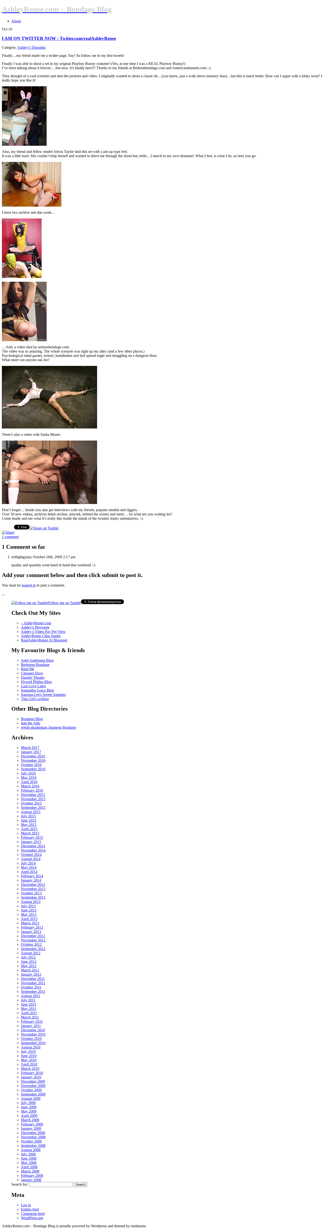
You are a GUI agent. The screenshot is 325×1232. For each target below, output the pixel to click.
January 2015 (31, 842)
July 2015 (28, 816)
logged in (29, 585)
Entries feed (30, 1209)
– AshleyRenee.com (36, 623)
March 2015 (30, 833)
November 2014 (33, 850)
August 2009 (30, 1098)
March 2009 (30, 1120)
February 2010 (32, 1073)
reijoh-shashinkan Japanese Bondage (48, 727)
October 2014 (31, 855)
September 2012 (33, 949)
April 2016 (29, 782)
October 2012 (31, 944)
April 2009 (29, 1116)
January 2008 (31, 1180)
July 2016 (28, 773)
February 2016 (32, 790)
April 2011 (29, 1013)
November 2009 (33, 1086)
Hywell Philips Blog (36, 682)
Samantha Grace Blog (37, 690)
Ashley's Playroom (35, 627)
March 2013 (30, 923)
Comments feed (32, 1214)
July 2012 (28, 957)
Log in (26, 1205)
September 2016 (33, 769)
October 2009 (31, 1090)
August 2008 (30, 1150)
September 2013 (33, 897)
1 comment (10, 537)
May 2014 (28, 867)
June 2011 (28, 1004)
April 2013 (29, 919)
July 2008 (28, 1154)
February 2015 (32, 837)
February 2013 (32, 927)
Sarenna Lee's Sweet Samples (43, 695)
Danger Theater (32, 677)
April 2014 (29, 872)
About (16, 21)
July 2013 (28, 906)
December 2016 (33, 756)
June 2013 (28, 910)
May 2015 (28, 825)
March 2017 (30, 748)
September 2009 (33, 1094)
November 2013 (33, 889)
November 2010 (33, 1034)
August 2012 (30, 953)
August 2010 (30, 1047)
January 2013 (31, 932)
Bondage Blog (32, 719)
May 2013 (28, 914)
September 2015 (33, 807)
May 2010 (28, 1060)
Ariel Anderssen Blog (37, 660)
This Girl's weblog (35, 699)
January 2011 (31, 1026)
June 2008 (28, 1158)
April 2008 (29, 1167)
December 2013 (33, 885)
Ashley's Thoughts (31, 47)
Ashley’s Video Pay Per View (43, 632)
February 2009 (32, 1124)
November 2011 (33, 983)
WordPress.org (32, 1218)
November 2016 (33, 760)
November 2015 (33, 799)
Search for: (19, 1184)
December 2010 (33, 1030)
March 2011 (30, 1017)
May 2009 (28, 1111)
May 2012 (28, 966)
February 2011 (32, 1021)
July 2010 (28, 1051)
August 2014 (30, 859)
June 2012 (28, 962)
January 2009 (31, 1128)
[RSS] (3, 593)
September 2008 (33, 1146)
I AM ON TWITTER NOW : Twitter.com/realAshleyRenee (59, 38)
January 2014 (31, 880)
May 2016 (28, 778)
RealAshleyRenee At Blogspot (44, 640)
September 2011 (33, 991)
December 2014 (33, 846)
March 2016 (30, 786)
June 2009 (28, 1107)
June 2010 (28, 1056)
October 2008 (31, 1141)
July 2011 (28, 1000)
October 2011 (31, 987)
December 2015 (33, 795)
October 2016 (31, 765)
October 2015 (31, 803)
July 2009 (28, 1103)
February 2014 (32, 876)
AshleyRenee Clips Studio (41, 636)
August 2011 (30, 996)
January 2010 (31, 1077)
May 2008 (28, 1163)
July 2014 (28, 863)
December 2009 (33, 1081)
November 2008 (33, 1137)
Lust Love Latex (33, 686)
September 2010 (33, 1043)
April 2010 (29, 1064)
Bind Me (27, 669)
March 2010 (30, 1069)
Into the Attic (30, 723)
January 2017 (31, 752)
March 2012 (30, 970)
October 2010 (31, 1039)
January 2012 (31, 974)
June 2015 (28, 820)
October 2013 (31, 893)
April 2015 (29, 829)
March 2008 (30, 1171)
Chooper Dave (32, 673)
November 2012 (33, 940)
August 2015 (30, 812)
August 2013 (30, 902)
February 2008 (32, 1176)
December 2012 (33, 936)
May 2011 (28, 1009)
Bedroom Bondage (35, 665)
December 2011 (33, 979)
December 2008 (33, 1133)
